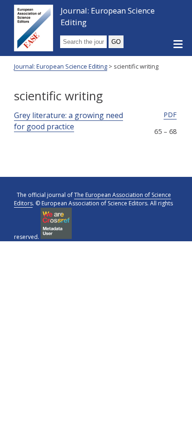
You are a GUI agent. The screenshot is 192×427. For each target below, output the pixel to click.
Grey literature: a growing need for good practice (68, 121)
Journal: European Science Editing (108, 16)
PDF (170, 114)
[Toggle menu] (178, 44)
